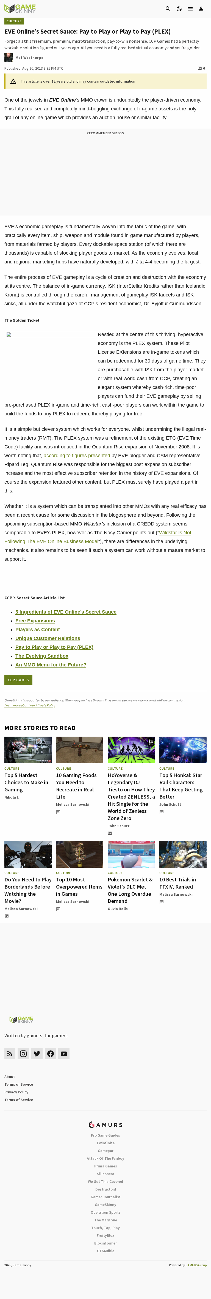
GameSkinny (105, 1204)
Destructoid (105, 1189)
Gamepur (105, 1150)
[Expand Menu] (190, 8)
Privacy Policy (16, 1092)
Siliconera (105, 1173)
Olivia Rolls (118, 908)
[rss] (9, 1053)
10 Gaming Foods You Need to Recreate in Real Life (76, 786)
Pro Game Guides (105, 1135)
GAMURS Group (196, 1265)
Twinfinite (105, 1142)
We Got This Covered (105, 1181)
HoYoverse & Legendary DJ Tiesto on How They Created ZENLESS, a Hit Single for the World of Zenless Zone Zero (131, 796)
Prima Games (105, 1166)
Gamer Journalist (106, 1196)
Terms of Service (18, 1084)
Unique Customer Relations (47, 638)
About (9, 1076)
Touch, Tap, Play (105, 1227)
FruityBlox (105, 1235)
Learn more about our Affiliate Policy (29, 705)
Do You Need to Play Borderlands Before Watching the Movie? (28, 890)
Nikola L (11, 797)
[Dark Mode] (179, 8)
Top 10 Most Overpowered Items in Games (79, 886)
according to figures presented (77, 455)
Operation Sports (106, 1212)
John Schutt (119, 825)
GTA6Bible (105, 1250)
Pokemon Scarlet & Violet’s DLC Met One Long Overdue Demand (130, 890)
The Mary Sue (105, 1220)
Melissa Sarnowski (72, 804)
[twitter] (37, 1053)
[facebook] (50, 1053)
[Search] (168, 8)
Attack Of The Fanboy (105, 1158)
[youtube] (64, 1053)
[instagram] (23, 1053)
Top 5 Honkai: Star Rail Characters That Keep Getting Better (181, 786)
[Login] (201, 8)
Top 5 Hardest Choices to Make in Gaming (26, 782)
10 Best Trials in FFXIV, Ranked (177, 883)
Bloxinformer (105, 1243)
